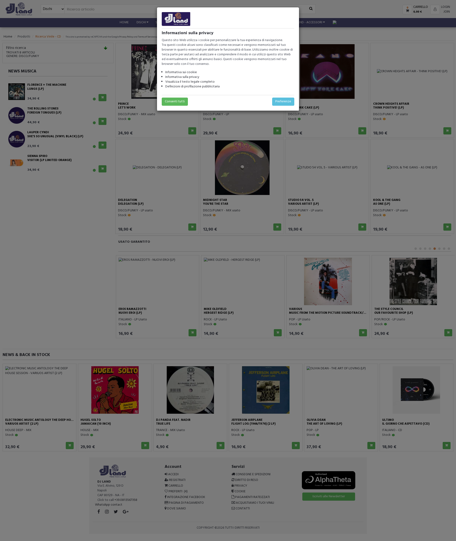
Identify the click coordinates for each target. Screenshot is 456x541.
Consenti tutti (175, 101)
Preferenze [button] (283, 101)
